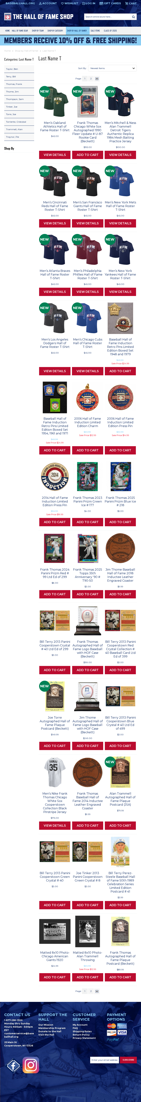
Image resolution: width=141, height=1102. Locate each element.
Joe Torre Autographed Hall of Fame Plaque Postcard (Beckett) (55, 723)
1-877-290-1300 (13, 1020)
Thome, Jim (12, 91)
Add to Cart (88, 155)
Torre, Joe (11, 114)
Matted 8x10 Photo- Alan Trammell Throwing (87, 956)
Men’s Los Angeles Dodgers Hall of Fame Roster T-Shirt (55, 343)
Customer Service (84, 1017)
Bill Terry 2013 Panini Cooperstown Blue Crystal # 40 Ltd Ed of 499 (120, 723)
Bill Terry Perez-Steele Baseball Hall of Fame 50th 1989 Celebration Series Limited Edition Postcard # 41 (120, 882)
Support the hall (52, 1017)
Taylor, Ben (12, 69)
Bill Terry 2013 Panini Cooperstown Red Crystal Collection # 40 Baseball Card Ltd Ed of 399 (120, 649)
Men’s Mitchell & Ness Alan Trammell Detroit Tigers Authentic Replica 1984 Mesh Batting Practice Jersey (120, 132)
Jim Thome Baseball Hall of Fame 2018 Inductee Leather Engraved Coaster (120, 575)
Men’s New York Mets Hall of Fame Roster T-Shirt (120, 206)
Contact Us (17, 1015)
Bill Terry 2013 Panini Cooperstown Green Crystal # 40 (55, 876)
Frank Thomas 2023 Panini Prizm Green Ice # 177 (87, 501)
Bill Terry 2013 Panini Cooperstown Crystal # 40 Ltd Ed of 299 (54, 645)
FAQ (75, 1028)
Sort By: (82, 68)
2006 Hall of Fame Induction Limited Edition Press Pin (120, 422)
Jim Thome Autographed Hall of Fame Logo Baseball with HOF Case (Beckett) (88, 725)
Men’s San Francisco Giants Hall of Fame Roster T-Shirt (87, 206)
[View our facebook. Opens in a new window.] (13, 1066)
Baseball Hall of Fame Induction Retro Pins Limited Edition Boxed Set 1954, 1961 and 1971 (54, 426)
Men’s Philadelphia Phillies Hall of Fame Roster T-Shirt (87, 274)
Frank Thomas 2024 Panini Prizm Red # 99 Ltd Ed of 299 (54, 573)
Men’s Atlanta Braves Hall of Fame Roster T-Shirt (55, 274)
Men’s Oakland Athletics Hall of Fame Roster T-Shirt (55, 126)
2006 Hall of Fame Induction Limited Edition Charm (87, 422)
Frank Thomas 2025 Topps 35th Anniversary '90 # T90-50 (87, 575)
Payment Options (116, 1017)
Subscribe (128, 1060)
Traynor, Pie (12, 136)
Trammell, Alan (14, 129)
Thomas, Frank (14, 84)
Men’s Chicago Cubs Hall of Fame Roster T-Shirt (87, 343)
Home (7, 30)
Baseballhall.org (20, 3)
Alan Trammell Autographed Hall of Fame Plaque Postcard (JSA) (120, 799)
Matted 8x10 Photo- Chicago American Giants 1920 (55, 956)
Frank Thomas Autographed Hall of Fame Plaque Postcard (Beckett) (120, 958)
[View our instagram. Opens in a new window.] (31, 1065)
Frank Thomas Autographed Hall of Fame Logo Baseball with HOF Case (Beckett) (88, 649)
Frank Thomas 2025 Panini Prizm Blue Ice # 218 (120, 501)
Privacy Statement (84, 1038)
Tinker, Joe (11, 106)
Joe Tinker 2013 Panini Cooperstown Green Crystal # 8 (87, 876)
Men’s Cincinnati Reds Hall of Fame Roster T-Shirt (54, 206)
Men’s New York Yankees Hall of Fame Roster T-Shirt (120, 274)
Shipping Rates (82, 1031)
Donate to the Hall (49, 1031)
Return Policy (81, 1034)
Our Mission (45, 1024)
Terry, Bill (11, 76)
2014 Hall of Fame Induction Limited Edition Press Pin (55, 501)
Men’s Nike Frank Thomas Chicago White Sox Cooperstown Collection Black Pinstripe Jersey (54, 803)
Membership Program (52, 1028)
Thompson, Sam (15, 99)
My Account (80, 1024)
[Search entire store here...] (133, 17)
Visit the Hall (46, 1034)
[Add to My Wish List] (60, 113)
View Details (55, 155)
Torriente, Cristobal (16, 121)
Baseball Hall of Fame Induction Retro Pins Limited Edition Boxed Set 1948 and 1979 (120, 347)
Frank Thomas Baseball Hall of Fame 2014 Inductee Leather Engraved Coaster (88, 801)
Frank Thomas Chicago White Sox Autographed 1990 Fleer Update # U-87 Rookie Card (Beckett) (87, 132)
